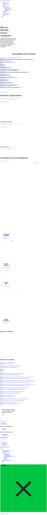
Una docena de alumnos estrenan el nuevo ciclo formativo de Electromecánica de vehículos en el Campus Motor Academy (14, 378)
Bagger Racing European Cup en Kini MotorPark (9, 87)
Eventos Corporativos (6, 2)
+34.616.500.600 (3, 423)
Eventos (3, 449)
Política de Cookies (4, 444)
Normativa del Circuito (8, 10)
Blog (0, 365)
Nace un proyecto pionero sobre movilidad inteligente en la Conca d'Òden (8, 403)
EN (2, 16)
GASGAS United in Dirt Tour (5, 82)
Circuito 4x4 (4, 12)
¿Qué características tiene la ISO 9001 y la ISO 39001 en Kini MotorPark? (8, 367)
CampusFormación (6, 320)
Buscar (1, 447)
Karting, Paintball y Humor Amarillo (8, 460)
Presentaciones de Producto (6, 121)
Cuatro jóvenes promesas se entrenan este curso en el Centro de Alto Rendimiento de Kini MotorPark (12, 389)
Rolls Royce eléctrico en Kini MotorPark (8, 84)
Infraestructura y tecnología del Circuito (10, 456)
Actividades (3, 5)
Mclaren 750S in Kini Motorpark (6, 61)
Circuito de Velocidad (6, 234)
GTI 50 (1, 64)
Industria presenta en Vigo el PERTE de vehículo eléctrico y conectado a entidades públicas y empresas (12, 400)
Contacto (3, 15)
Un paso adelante (3, 74)
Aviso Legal (3, 443)
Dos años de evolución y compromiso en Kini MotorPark (6, 363)
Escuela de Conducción (6, 13)
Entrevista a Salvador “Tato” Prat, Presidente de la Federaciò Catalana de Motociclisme (10, 374)
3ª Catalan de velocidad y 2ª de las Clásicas (8, 69)
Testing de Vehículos (4, 146)
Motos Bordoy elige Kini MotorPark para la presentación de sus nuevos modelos (16, 59)
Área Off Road (5, 11)
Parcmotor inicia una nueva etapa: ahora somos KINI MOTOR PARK (13, 72)
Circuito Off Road (6, 264)
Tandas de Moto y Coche (8, 7)
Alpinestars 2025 (3, 67)
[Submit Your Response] (7, 514)
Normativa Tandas (7, 8)
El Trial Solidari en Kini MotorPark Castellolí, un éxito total (6, 396)
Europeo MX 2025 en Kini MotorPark (7, 77)
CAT (2, 17)
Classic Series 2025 (3, 79)
